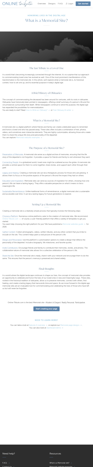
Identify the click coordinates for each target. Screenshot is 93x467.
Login (70, 4)
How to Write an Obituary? (36, 110)
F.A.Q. (60, 4)
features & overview (37, 325)
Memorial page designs (69, 325)
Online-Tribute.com (10, 219)
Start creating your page (46, 309)
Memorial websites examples (28, 137)
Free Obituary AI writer (62, 110)
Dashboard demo (53, 328)
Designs (51, 4)
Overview (42, 4)
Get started (83, 4)
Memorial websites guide (73, 224)
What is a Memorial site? (59, 463)
